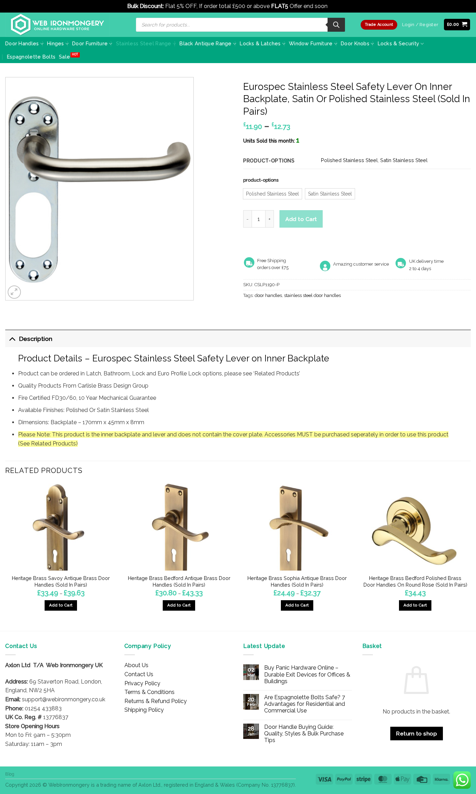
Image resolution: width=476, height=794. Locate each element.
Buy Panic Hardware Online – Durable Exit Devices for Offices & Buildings (307, 674)
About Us (136, 665)
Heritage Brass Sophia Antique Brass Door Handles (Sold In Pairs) (297, 581)
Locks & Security (399, 43)
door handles (268, 295)
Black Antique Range (205, 43)
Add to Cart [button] (415, 605)
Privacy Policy (142, 683)
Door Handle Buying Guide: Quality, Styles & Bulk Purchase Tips (304, 733)
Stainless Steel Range (143, 43)
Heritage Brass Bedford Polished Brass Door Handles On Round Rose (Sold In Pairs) (415, 581)
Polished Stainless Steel (349, 160)
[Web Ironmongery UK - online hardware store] (57, 25)
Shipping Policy (144, 710)
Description (35, 338)
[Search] (336, 25)
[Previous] (5, 556)
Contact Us (138, 674)
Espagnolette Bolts (31, 57)
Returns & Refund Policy (155, 701)
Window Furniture (311, 43)
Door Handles (22, 43)
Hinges (55, 43)
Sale (64, 57)
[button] (457, 24)
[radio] (272, 194)
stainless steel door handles (312, 295)
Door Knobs (355, 43)
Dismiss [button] (339, 6)
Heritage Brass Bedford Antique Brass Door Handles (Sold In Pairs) (179, 581)
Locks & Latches (260, 43)
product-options (260, 180)
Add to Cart (301, 219)
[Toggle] (12, 338)
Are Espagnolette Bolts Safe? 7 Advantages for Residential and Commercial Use (304, 704)
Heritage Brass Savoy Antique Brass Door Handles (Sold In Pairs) (61, 581)
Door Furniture (90, 43)
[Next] (470, 556)
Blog (9, 774)
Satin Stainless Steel (404, 160)
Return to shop (416, 733)
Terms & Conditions (149, 692)
